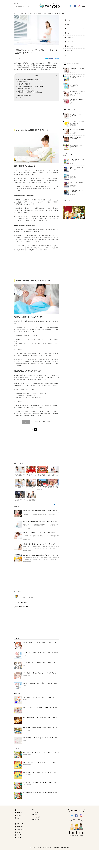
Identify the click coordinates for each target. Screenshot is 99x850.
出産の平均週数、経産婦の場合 (24, 84)
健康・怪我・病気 (28, 13)
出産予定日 (22, 606)
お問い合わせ (34, 814)
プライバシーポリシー (36, 812)
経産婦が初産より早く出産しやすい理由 (26, 90)
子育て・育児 (20, 13)
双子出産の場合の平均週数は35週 (24, 93)
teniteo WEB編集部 (24, 594)
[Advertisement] (25, 621)
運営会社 (34, 809)
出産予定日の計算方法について (24, 81)
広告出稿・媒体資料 (36, 817)
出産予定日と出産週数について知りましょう (31, 80)
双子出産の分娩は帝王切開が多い (24, 95)
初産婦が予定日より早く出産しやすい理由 (26, 88)
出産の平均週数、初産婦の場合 (24, 83)
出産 (17, 606)
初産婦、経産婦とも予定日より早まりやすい (31, 86)
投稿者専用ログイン (36, 819)
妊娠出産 (36, 13)
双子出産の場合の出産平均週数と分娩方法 (30, 92)
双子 (28, 606)
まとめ (19, 97)
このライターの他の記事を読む (27, 597)
